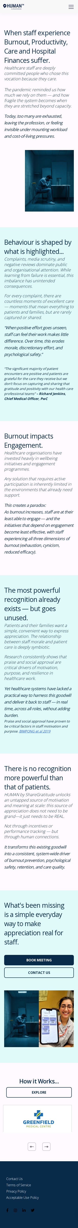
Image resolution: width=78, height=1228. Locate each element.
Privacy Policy (16, 1191)
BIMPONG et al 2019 (34, 731)
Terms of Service (18, 1185)
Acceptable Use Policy (22, 1197)
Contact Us (14, 1178)
